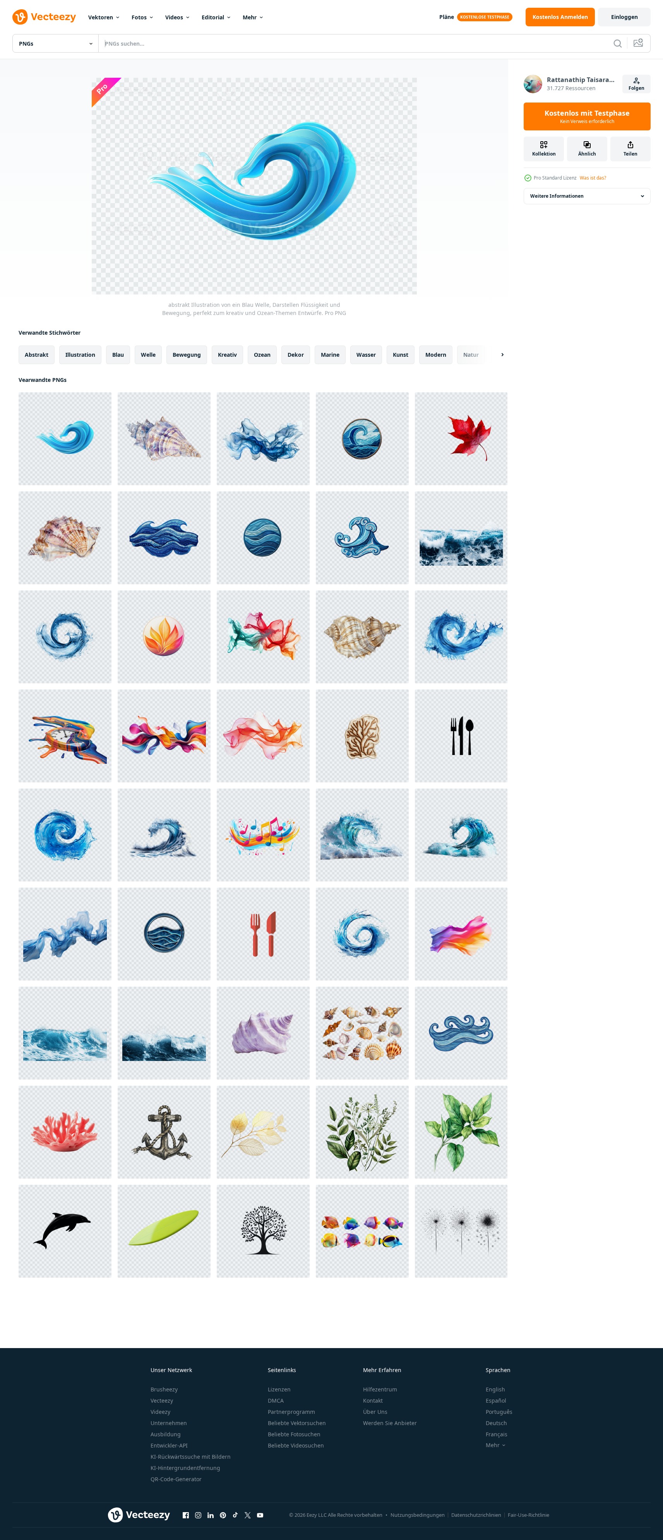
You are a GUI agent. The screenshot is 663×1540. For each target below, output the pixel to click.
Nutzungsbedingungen (418, 1514)
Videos (174, 17)
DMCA (276, 1400)
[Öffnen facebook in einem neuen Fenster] (186, 1515)
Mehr (250, 17)
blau (118, 354)
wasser (366, 354)
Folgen (636, 88)
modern (435, 354)
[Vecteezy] (44, 17)
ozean (262, 354)
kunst (400, 354)
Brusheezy (164, 1389)
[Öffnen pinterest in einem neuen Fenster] (223, 1515)
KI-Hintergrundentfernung (185, 1468)
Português (499, 1411)
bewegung (187, 354)
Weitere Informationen (557, 196)
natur (471, 354)
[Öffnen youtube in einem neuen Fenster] (260, 1515)
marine (330, 354)
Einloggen (624, 17)
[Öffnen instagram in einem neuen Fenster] (198, 1515)
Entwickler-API (169, 1445)
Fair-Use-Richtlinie (528, 1514)
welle (148, 354)
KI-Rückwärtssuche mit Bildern (191, 1456)
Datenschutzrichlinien (476, 1514)
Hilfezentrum (380, 1389)
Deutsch (496, 1423)
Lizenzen (279, 1389)
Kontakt (373, 1400)
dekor (296, 354)
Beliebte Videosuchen (296, 1445)
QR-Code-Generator (176, 1479)
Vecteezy (162, 1400)
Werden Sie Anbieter (390, 1423)
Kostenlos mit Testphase (587, 116)
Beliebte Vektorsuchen (297, 1423)
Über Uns (375, 1411)
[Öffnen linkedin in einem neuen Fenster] (210, 1515)
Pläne (446, 17)
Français (496, 1434)
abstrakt (36, 354)
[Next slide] (495, 355)
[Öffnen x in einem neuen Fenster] (248, 1515)
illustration (80, 354)
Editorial (213, 17)
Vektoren (100, 17)
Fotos (139, 17)
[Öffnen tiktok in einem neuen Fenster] (235, 1515)
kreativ (227, 354)
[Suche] (617, 43)
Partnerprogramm (291, 1411)
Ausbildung (166, 1434)
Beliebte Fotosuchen (294, 1434)
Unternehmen (169, 1423)
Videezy (160, 1411)
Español (496, 1400)
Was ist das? (593, 178)
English (495, 1389)
